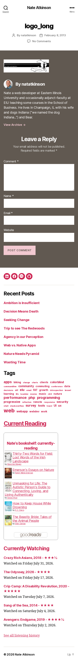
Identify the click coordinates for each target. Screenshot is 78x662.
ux (59, 405)
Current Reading (25, 423)
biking (17, 382)
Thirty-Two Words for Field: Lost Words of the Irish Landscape (33, 457)
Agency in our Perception (23, 337)
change (26, 382)
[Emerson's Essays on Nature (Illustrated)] (8, 473)
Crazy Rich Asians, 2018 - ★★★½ (30, 558)
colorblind (57, 382)
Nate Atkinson (39, 8)
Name (9, 196)
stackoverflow (17, 406)
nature (58, 393)
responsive (49, 402)
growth (43, 390)
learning (9, 393)
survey (31, 405)
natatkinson (28, 35)
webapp (22, 411)
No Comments (41, 41)
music (42, 393)
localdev (24, 394)
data (67, 386)
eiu (22, 390)
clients (44, 382)
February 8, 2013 (55, 35)
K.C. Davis (19, 510)
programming (48, 397)
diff (16, 390)
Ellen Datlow (20, 523)
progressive (12, 402)
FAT (35, 390)
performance (15, 397)
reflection (26, 402)
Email (8, 213)
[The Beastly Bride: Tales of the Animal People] (8, 520)
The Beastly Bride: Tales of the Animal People (32, 518)
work (44, 411)
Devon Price (12, 498)
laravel (68, 390)
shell (6, 406)
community (26, 386)
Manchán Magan (14, 464)
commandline (10, 386)
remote (37, 401)
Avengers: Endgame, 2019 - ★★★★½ (34, 619)
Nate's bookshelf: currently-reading (31, 445)
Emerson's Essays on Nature (33, 470)
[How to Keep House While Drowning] (8, 506)
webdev (34, 411)
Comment (11, 161)
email (28, 390)
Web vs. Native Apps (20, 345)
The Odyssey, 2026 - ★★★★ (27, 572)
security (62, 402)
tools (41, 405)
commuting (43, 386)
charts (35, 382)
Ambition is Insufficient (22, 303)
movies (33, 394)
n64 (50, 394)
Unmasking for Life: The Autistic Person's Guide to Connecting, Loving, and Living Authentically (27, 489)
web (9, 410)
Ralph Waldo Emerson (24, 473)
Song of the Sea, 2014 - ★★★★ (29, 605)
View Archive (14, 125)
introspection (56, 390)
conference (56, 386)
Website (9, 230)
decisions (8, 390)
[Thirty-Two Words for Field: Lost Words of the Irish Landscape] (8, 457)
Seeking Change (16, 320)
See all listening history (22, 636)
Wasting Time (15, 362)
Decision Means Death (21, 311)
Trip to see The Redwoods (24, 328)
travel (49, 406)
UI (55, 405)
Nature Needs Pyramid (21, 354)
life (17, 394)
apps (8, 382)
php (31, 397)
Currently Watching (26, 548)
